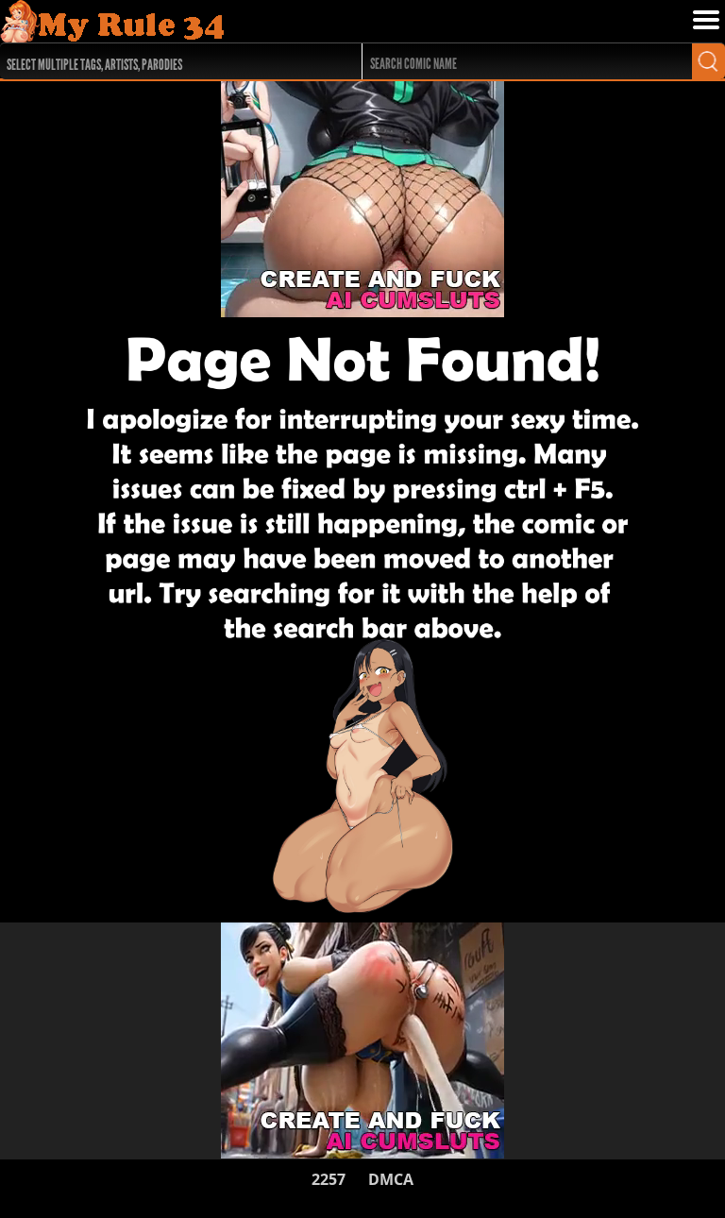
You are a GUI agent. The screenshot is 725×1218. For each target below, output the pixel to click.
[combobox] (163, 61)
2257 (329, 1179)
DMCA (390, 1179)
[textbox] (168, 62)
